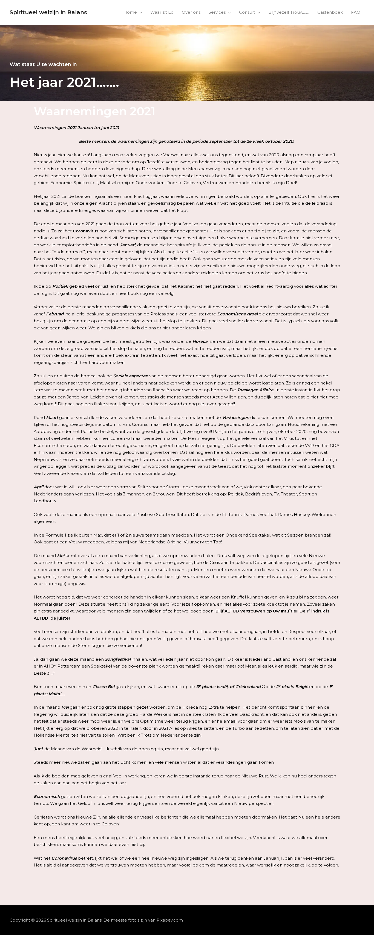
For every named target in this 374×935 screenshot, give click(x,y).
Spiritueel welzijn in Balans (48, 12)
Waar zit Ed (162, 12)
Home (130, 12)
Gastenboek (330, 12)
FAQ (355, 12)
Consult (247, 12)
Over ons (191, 12)
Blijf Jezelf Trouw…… (288, 12)
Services (217, 12)
